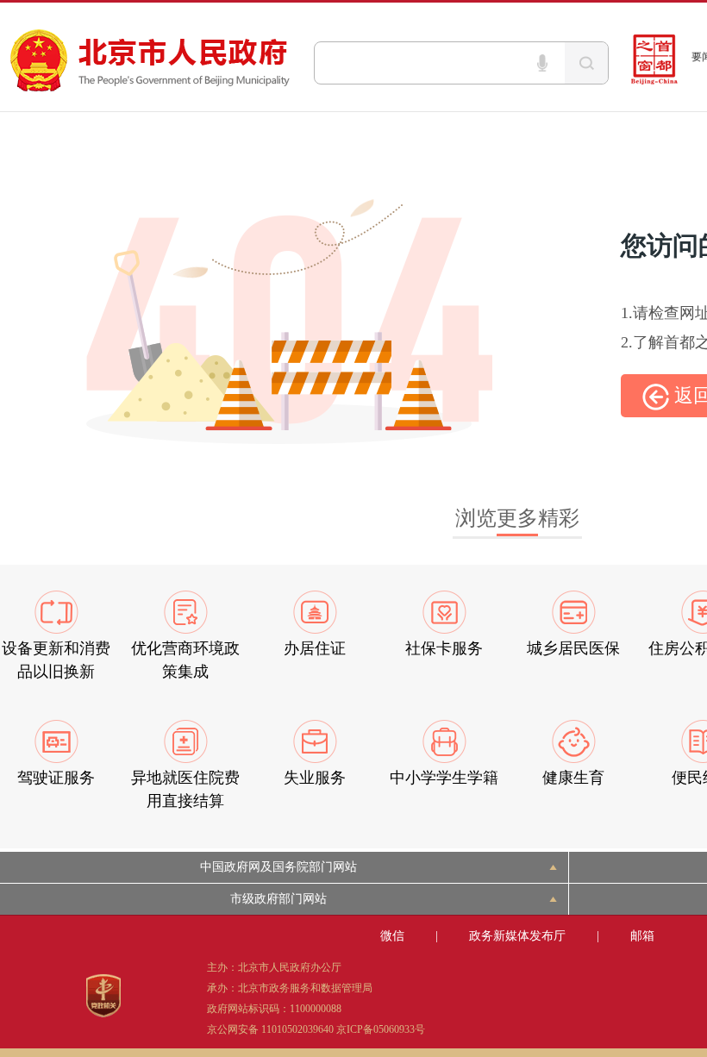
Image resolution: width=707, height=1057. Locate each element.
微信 (392, 935)
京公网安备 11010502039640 (270, 1029)
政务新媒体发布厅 (517, 935)
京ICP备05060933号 (380, 1029)
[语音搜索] (542, 63)
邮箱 (642, 935)
